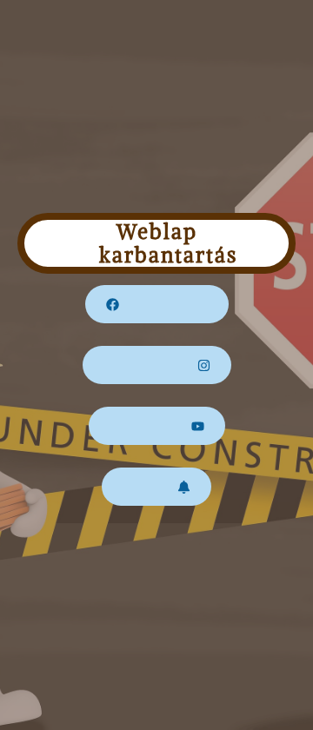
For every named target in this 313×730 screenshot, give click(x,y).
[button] (157, 304)
